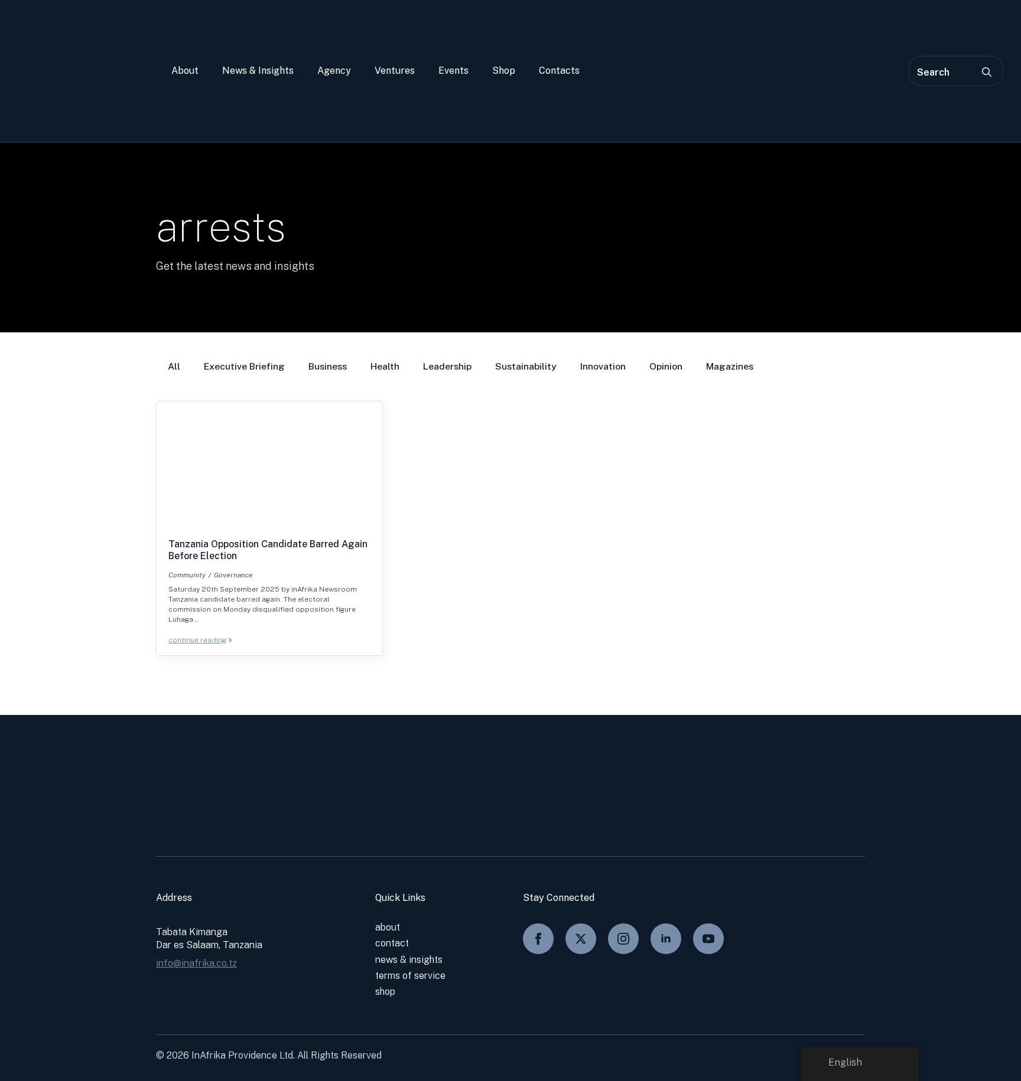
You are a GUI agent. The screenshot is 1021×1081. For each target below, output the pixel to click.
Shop (503, 71)
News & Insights (258, 71)
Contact (392, 943)
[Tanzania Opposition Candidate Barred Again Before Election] (269, 470)
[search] (986, 72)
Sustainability (526, 366)
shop (385, 991)
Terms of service (410, 975)
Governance (233, 575)
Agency (334, 71)
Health (384, 366)
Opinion (665, 366)
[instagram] (623, 938)
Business (327, 366)
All (174, 366)
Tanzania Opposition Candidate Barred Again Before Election (268, 549)
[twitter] (580, 938)
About (185, 71)
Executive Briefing (244, 366)
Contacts (559, 71)
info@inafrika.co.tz (196, 963)
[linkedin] (666, 938)
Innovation (603, 366)
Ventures (395, 71)
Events (453, 71)
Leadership (447, 366)
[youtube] (708, 938)
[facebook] (538, 938)
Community (187, 575)
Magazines (729, 366)
